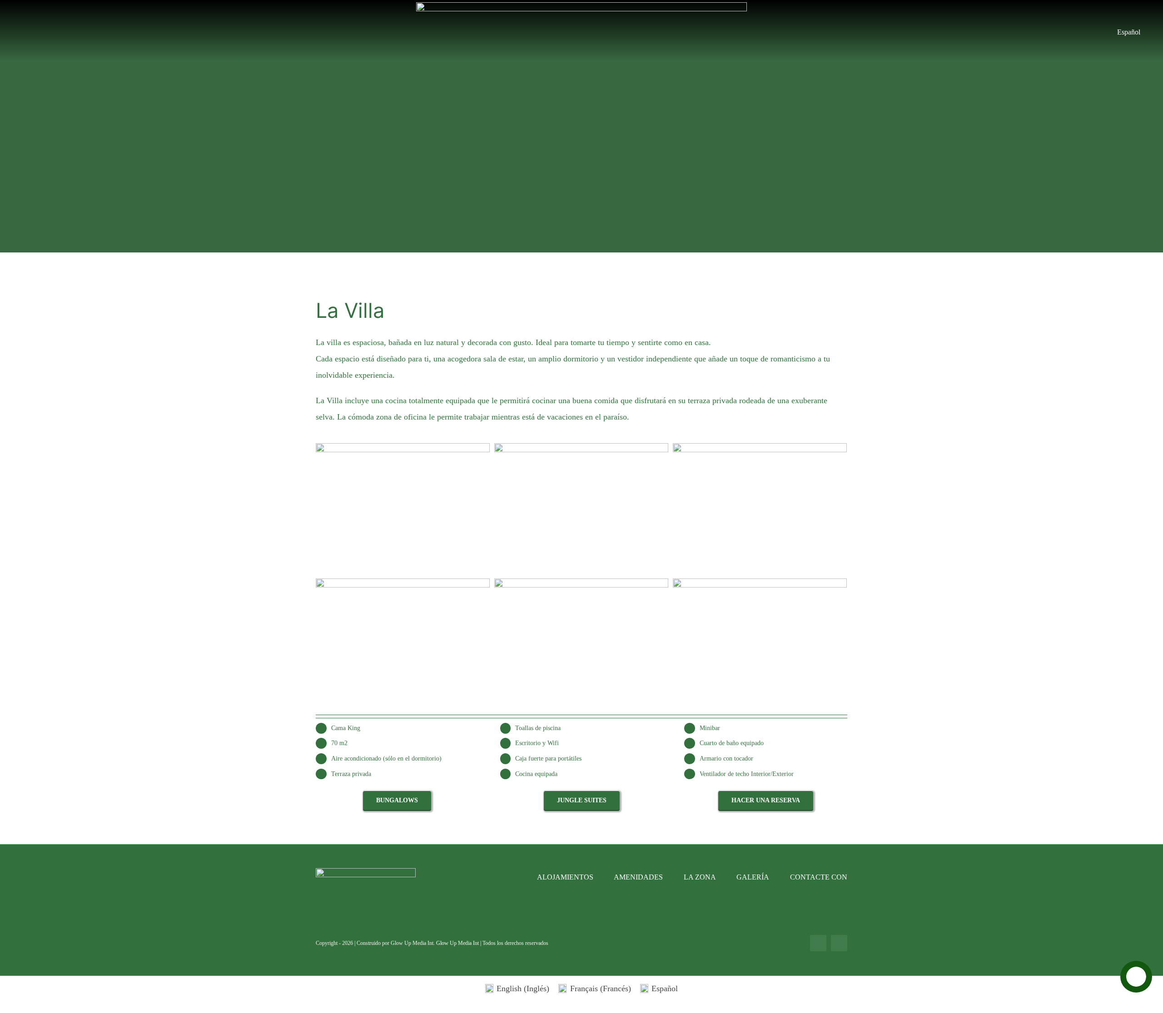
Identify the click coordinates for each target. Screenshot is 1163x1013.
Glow (443, 943)
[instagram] (839, 943)
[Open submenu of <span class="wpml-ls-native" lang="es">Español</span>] (1144, 32)
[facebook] (818, 943)
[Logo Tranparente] (581, 6)
